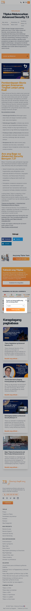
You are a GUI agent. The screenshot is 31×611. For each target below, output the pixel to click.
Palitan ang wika (15, 309)
